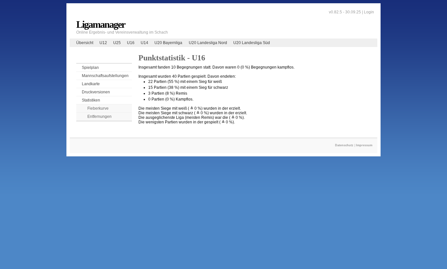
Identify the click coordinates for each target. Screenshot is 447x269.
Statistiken (91, 100)
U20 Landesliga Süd (251, 42)
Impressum (364, 145)
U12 (103, 42)
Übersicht (84, 42)
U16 (130, 42)
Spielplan (90, 67)
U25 (117, 42)
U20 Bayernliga (168, 42)
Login (369, 12)
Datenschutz (344, 145)
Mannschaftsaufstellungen (105, 75)
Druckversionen (96, 92)
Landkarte (91, 84)
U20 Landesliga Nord (208, 42)
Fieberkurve (98, 108)
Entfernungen (99, 116)
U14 (144, 42)
